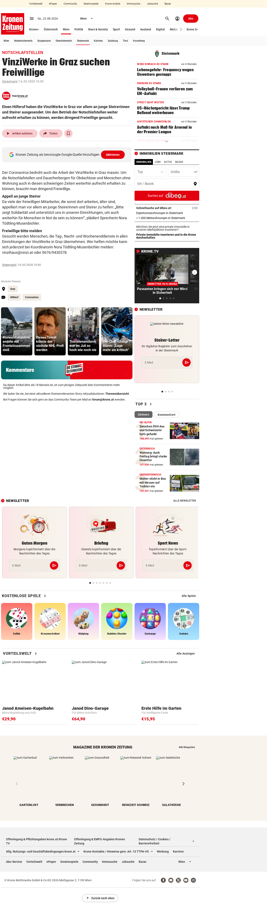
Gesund (130, 29)
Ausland (145, 29)
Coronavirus (32, 297)
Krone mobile (112, 3)
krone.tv (192, 29)
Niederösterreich (23, 40)
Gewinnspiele (91, 3)
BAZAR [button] (179, 162)
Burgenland (44, 40)
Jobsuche (152, 3)
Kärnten (98, 40)
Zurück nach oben (100, 898)
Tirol (125, 40)
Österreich (51, 29)
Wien (66, 29)
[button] (181, 29)
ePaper (53, 3)
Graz (12, 289)
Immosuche (133, 3)
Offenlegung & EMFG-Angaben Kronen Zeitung (99, 841)
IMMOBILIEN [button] (143, 162)
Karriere (178, 851)
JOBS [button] (158, 162)
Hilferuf (14, 297)
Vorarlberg (139, 40)
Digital (160, 29)
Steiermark (83, 40)
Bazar (168, 3)
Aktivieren (113, 154)
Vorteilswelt (35, 3)
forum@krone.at (103, 399)
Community (70, 3)
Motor (174, 29)
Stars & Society (98, 29)
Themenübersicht (117, 393)
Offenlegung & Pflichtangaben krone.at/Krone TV (36, 841)
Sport (116, 29)
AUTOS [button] (168, 162)
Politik (78, 29)
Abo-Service (14, 861)
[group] (16, 331)
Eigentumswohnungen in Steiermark (167, 213)
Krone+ (34, 29)
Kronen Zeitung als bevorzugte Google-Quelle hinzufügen (68, 155)
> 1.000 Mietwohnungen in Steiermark (167, 218)
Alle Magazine (187, 747)
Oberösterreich (64, 40)
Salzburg (113, 40)
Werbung (163, 851)
